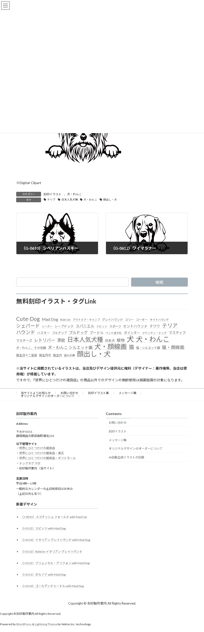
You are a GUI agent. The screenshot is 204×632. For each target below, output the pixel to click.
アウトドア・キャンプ (86, 319)
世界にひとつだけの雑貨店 (37, 448)
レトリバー (44, 340)
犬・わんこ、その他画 (31, 348)
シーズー (47, 326)
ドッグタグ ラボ (30, 463)
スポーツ (115, 326)
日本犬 (110, 340)
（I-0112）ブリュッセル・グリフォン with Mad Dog (55, 563)
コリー (129, 319)
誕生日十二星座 (26, 355)
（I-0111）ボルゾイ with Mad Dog (43, 574)
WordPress (24, 624)
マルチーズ (24, 340)
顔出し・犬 (110, 199)
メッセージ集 (128, 393)
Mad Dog (50, 319)
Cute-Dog (28, 319)
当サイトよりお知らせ (36, 393)
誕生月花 (45, 355)
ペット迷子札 (113, 332)
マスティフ (177, 332)
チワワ (155, 326)
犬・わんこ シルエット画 (70, 347)
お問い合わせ (69, 393)
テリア (51, 199)
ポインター (132, 333)
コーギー (142, 319)
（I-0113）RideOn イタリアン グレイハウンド (51, 551)
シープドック (64, 326)
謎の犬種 (69, 355)
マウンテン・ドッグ (154, 332)
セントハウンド (135, 326)
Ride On (65, 319)
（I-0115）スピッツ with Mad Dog (43, 528)
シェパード (28, 325)
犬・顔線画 (111, 347)
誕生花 (57, 355)
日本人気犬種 (69, 199)
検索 (159, 282)
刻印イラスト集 (98, 393)
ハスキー (43, 333)
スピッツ (101, 326)
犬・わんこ (74, 194)
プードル (96, 333)
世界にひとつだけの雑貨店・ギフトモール (47, 458)
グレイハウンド (112, 319)
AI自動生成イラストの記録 (126, 457)
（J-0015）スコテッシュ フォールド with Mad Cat (54, 517)
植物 (121, 340)
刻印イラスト (52, 194)
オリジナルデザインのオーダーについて (47, 396)
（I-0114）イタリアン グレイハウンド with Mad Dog (55, 540)
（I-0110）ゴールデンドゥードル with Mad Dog (52, 586)
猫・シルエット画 (148, 348)
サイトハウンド (159, 319)
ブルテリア (59, 333)
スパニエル (85, 326)
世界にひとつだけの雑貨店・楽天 (41, 453)
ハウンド (25, 332)
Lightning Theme (46, 624)
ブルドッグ (78, 332)
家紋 (61, 340)
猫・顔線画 (173, 347)
